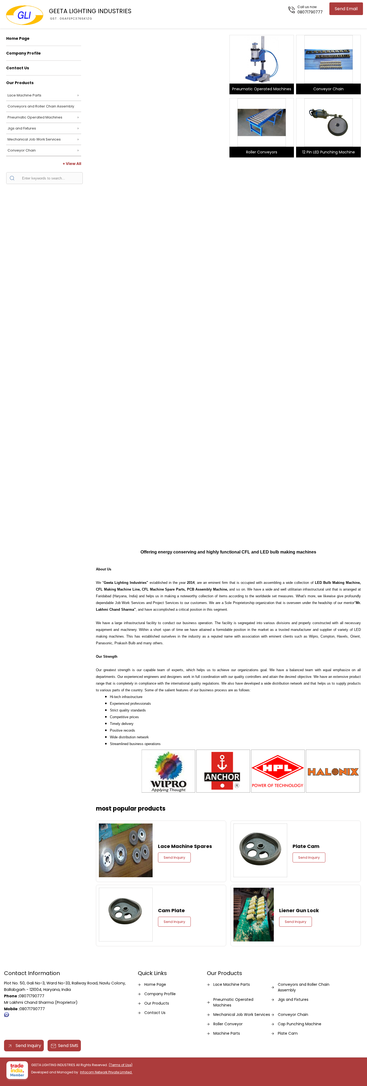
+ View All (72, 163)
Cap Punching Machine (299, 1024)
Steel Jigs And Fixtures (161, 153)
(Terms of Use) (120, 1065)
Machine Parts (226, 1033)
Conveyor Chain (22, 150)
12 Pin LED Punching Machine (328, 152)
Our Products (20, 82)
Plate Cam (306, 846)
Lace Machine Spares (185, 846)
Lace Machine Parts (24, 95)
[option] (161, 95)
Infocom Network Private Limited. (106, 1072)
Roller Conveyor (228, 1024)
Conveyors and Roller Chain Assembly (41, 106)
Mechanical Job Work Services (34, 139)
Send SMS (68, 1045)
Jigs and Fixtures (22, 128)
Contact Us (17, 68)
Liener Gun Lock (299, 910)
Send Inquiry (174, 857)
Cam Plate (171, 910)
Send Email (346, 9)
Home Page (18, 38)
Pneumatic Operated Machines (35, 117)
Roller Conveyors (261, 152)
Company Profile (23, 53)
